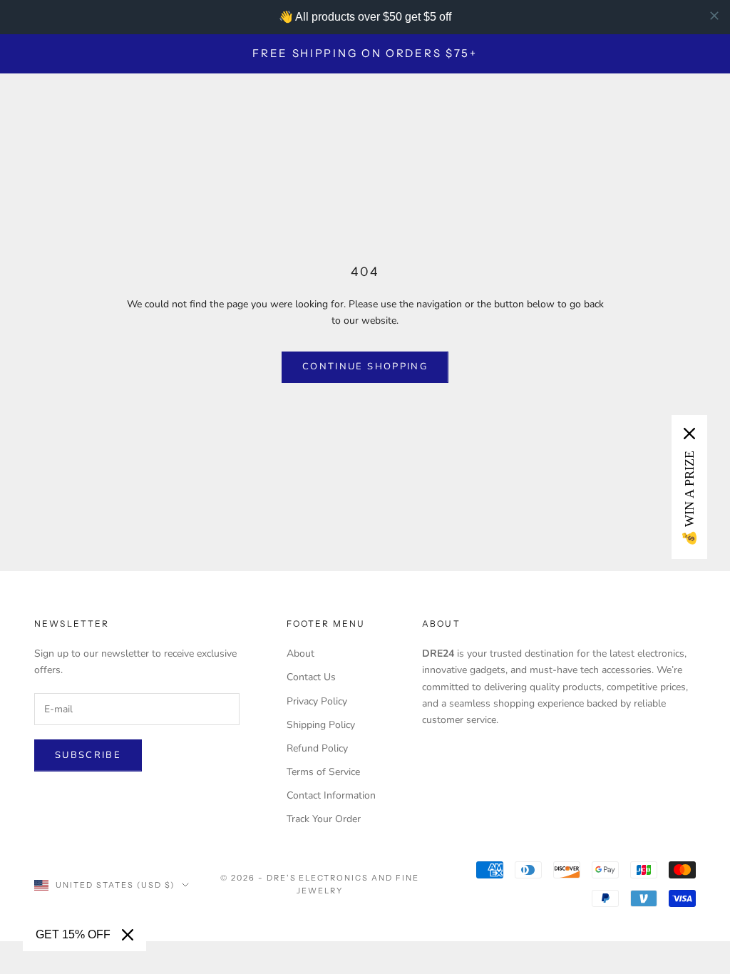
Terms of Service (323, 772)
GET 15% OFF (73, 934)
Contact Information (331, 795)
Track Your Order (324, 819)
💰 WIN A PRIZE (689, 498)
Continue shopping (365, 366)
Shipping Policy (321, 725)
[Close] (127, 934)
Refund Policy (317, 748)
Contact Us (311, 677)
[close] (714, 16)
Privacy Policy (317, 701)
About (300, 653)
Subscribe (88, 755)
